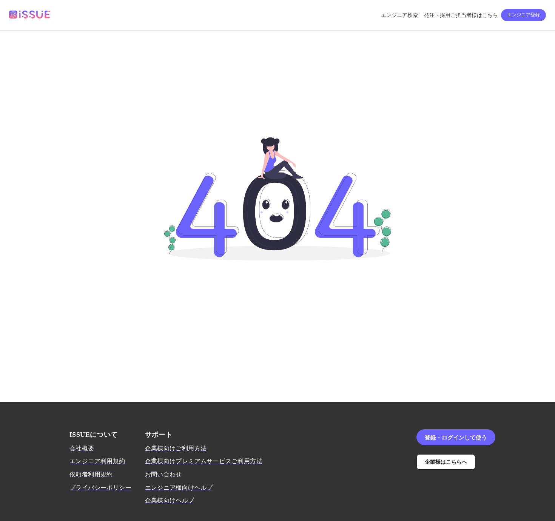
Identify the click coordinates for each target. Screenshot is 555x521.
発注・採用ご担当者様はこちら (461, 15)
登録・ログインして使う (456, 437)
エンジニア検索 (399, 15)
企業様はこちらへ (446, 461)
